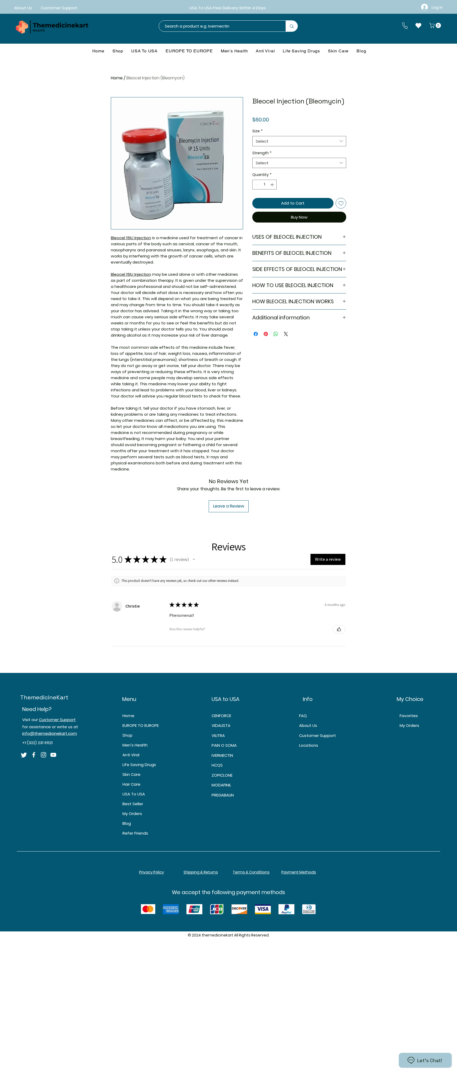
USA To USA (133, 794)
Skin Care (131, 774)
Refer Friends (135, 833)
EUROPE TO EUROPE (140, 725)
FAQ (303, 715)
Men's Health (135, 745)
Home (117, 78)
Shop (127, 735)
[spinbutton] (264, 184)
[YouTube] (53, 754)
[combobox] (299, 141)
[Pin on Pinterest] (266, 334)
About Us (308, 725)
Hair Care (131, 784)
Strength (262, 153)
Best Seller (132, 804)
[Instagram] (43, 754)
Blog (126, 823)
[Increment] (272, 184)
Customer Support (57, 719)
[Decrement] (256, 184)
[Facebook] (33, 754)
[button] (435, 25)
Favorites (409, 715)
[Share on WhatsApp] (276, 334)
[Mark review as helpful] (339, 629)
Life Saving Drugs (139, 764)
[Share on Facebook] (256, 334)
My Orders (132, 813)
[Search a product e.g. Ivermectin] (292, 26)
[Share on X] (286, 334)
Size (257, 131)
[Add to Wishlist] (341, 203)
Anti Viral (130, 755)
